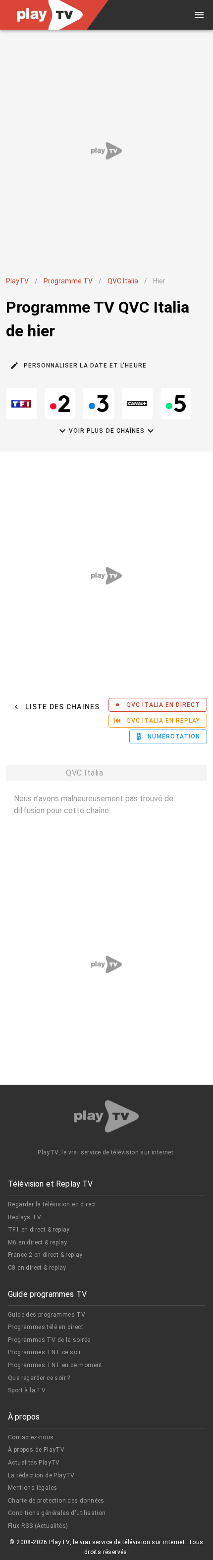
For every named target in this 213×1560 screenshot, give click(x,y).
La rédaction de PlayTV (41, 1475)
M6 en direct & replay (37, 1242)
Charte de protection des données (56, 1500)
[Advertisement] (106, 151)
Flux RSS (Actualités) (38, 1525)
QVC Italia (122, 281)
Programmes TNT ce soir (44, 1352)
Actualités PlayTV (34, 1462)
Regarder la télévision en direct (52, 1204)
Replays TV (24, 1217)
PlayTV (17, 281)
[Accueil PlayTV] (106, 1118)
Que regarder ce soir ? (39, 1378)
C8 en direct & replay (37, 1267)
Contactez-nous (31, 1437)
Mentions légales (32, 1487)
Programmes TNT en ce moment (55, 1365)
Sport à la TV (27, 1390)
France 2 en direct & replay (45, 1254)
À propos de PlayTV (36, 1449)
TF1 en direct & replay (39, 1229)
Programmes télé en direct (45, 1327)
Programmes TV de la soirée (49, 1339)
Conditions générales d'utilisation (57, 1513)
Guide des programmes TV (46, 1314)
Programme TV (68, 281)
